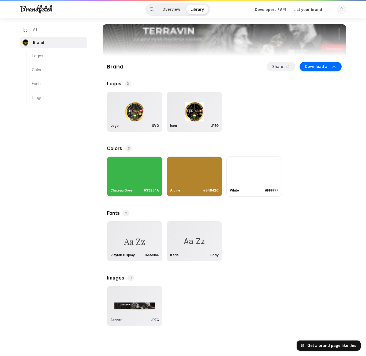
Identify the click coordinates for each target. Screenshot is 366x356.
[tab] (151, 9)
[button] (341, 9)
